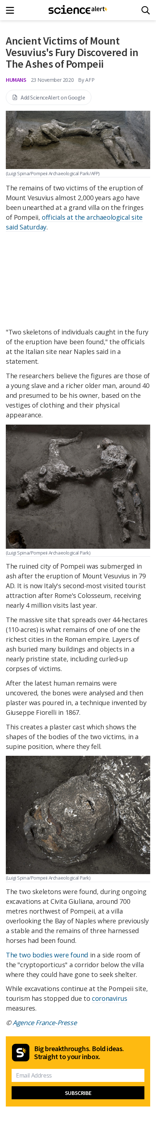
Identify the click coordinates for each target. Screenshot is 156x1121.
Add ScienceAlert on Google (53, 97)
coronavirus (109, 998)
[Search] (145, 10)
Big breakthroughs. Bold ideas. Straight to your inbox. (79, 1053)
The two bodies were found (48, 955)
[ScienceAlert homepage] (78, 10)
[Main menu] (12, 10)
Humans (16, 79)
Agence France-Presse (45, 1022)
